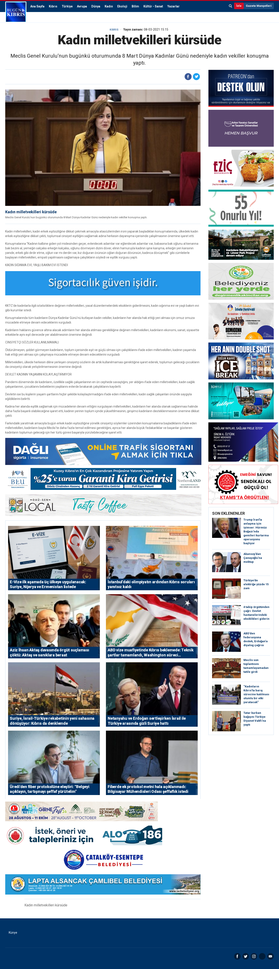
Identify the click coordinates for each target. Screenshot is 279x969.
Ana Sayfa (37, 6)
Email (270, 956)
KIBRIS (114, 29)
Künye (13, 932)
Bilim (135, 6)
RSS (262, 956)
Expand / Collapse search (230, 6)
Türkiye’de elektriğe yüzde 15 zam (256, 584)
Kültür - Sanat (153, 6)
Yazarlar (173, 6)
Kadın (109, 6)
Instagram (254, 956)
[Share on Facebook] (188, 76)
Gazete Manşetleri (259, 5)
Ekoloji (122, 6)
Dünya (95, 6)
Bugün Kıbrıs (15, 12)
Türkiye (67, 6)
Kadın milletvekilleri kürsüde (31, 212)
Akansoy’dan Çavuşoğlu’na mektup (252, 557)
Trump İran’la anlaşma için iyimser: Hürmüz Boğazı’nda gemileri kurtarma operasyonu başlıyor (256, 531)
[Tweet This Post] (196, 76)
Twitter (245, 956)
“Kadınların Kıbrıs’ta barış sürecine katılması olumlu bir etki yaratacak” (256, 694)
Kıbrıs (53, 6)
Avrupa (82, 6)
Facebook (237, 956)
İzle (239, 5)
